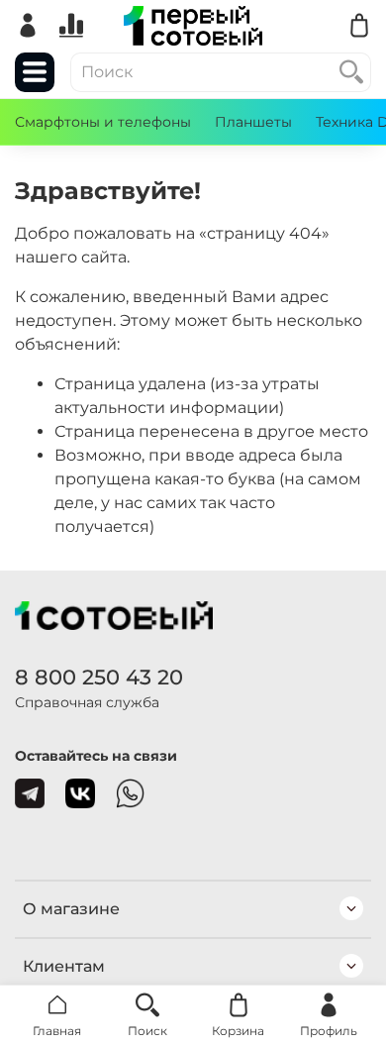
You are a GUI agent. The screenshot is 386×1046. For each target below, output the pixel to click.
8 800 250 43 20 (99, 677)
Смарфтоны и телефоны (103, 122)
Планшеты (253, 122)
